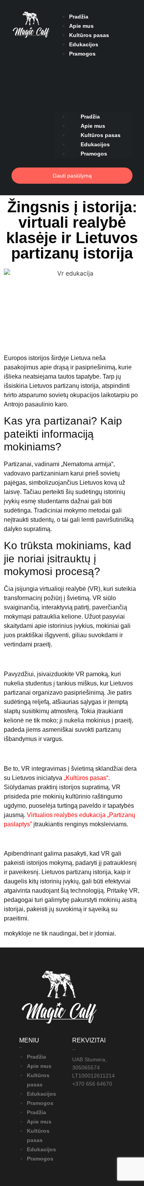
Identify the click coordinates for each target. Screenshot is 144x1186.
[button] (93, 62)
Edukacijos (83, 44)
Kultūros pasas (89, 35)
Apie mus (81, 26)
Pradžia (78, 17)
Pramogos (82, 54)
